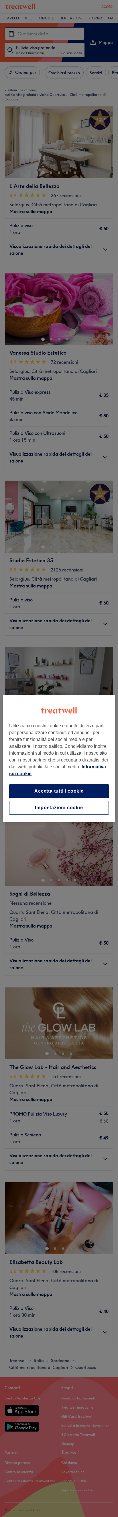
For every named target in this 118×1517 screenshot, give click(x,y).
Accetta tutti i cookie (59, 791)
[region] (59, 758)
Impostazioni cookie (59, 807)
